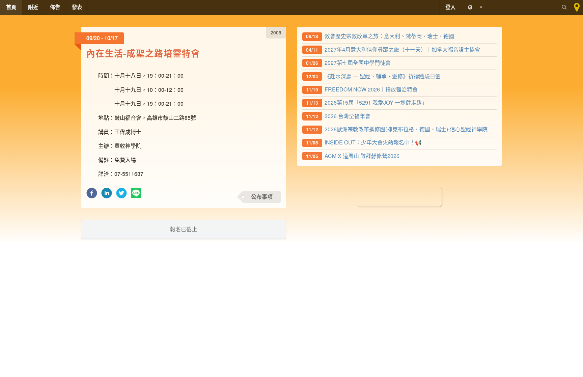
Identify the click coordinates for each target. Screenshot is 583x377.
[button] (91, 195)
